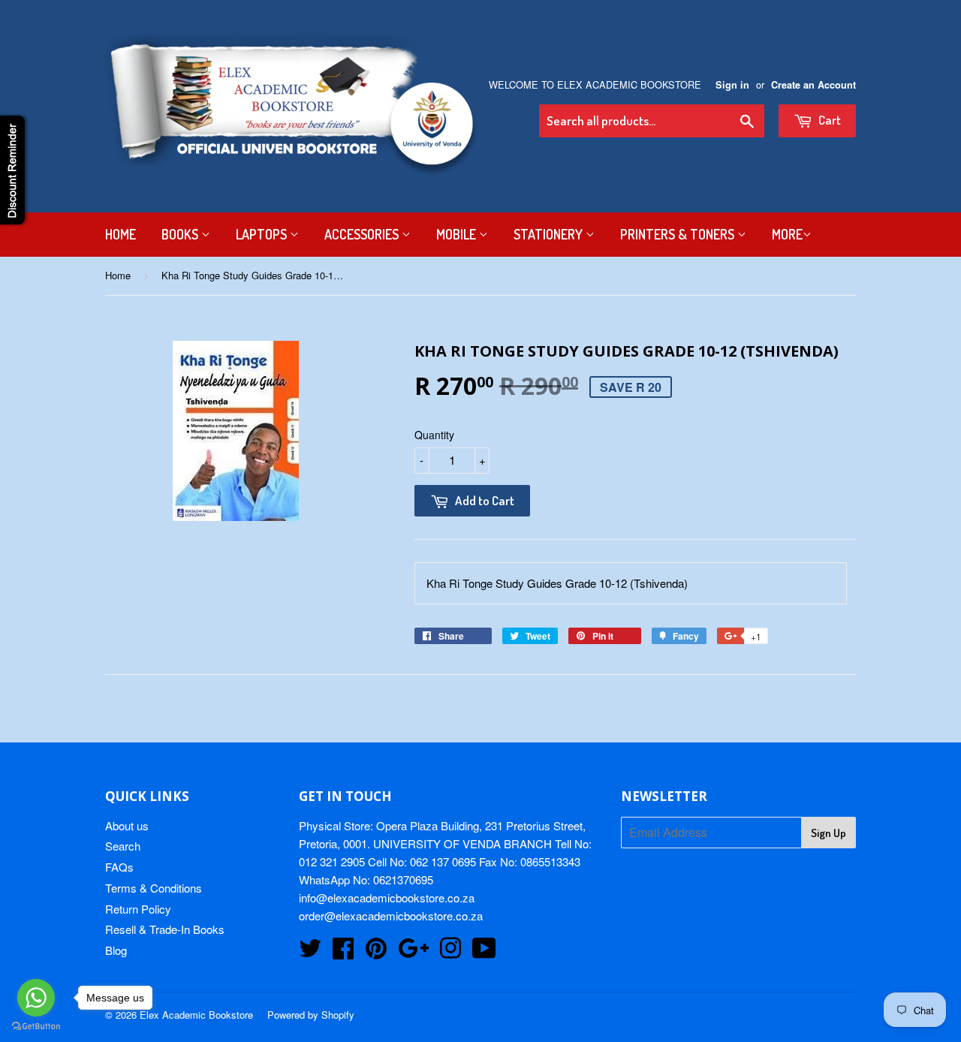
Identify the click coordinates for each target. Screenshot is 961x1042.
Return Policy (138, 909)
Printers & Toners (678, 234)
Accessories (363, 234)
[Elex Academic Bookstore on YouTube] (484, 952)
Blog (116, 950)
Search (122, 846)
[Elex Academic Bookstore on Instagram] (450, 952)
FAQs (119, 867)
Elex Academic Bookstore (196, 1014)
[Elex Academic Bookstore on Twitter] (310, 952)
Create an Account (813, 85)
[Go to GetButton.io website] (36, 1026)
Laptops (263, 234)
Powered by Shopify (310, 1014)
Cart (828, 120)
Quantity (434, 434)
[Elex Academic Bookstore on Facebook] (343, 952)
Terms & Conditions (153, 888)
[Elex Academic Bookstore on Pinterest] (376, 952)
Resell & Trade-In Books (164, 929)
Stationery (550, 234)
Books (181, 234)
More (787, 234)
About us (127, 825)
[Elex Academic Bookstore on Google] (413, 952)
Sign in (732, 85)
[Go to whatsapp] (36, 997)
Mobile (457, 234)
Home (120, 234)
